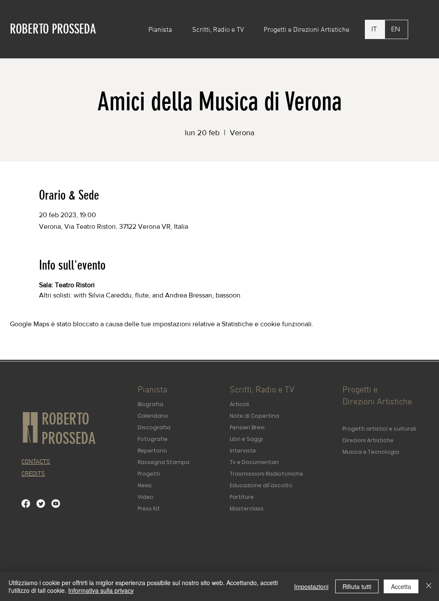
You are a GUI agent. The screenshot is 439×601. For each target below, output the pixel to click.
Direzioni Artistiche (368, 440)
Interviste (243, 450)
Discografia (154, 427)
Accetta (401, 586)
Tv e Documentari (254, 462)
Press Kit (149, 508)
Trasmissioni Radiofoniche (266, 473)
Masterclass (247, 508)
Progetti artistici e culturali (379, 428)
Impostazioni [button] (311, 586)
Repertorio (152, 450)
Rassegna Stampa (163, 462)
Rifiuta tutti (357, 586)
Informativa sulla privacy (101, 590)
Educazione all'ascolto (261, 485)
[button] (164, 30)
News (145, 485)
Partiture (242, 497)
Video (145, 497)
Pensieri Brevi (247, 427)
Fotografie (153, 439)
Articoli (239, 404)
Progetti (149, 473)
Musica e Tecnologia (371, 451)
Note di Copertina (254, 415)
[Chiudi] (429, 586)
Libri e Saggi (246, 439)
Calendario (153, 415)
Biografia (150, 404)
